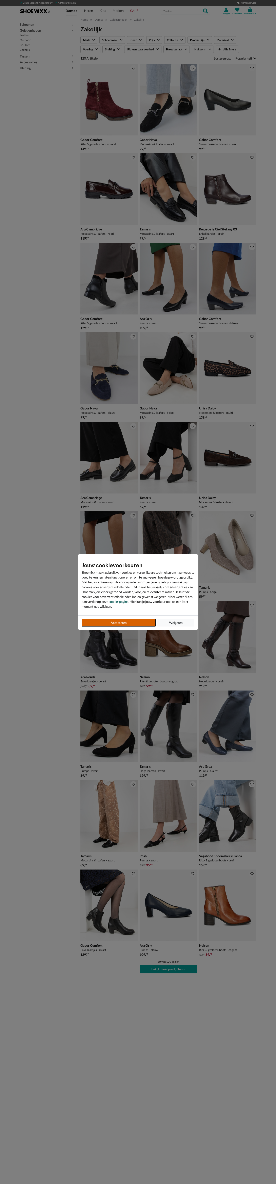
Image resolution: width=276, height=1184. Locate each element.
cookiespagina (119, 601)
